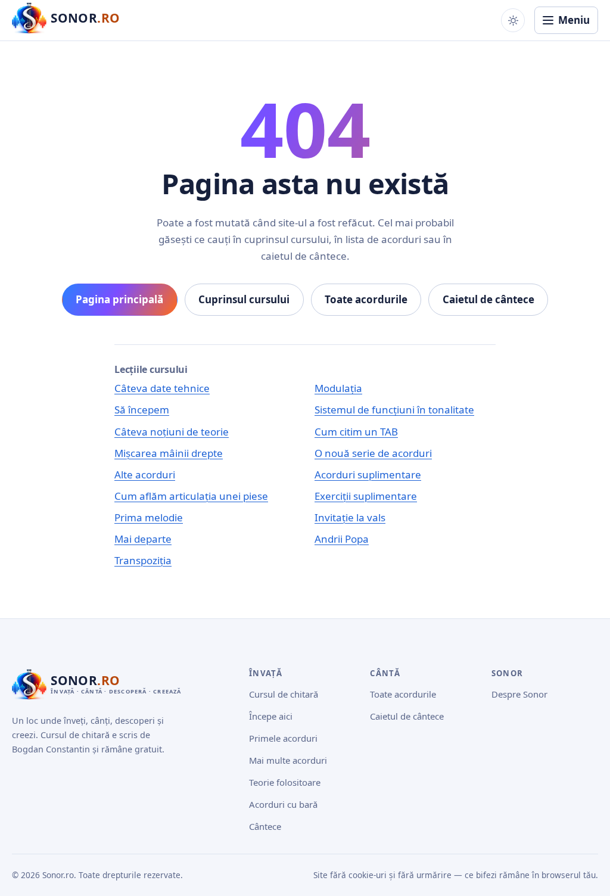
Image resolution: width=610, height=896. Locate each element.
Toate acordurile (366, 299)
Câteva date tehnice (162, 388)
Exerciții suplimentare (366, 496)
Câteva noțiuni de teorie (171, 431)
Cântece (265, 826)
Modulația (338, 388)
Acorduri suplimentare (368, 474)
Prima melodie (148, 517)
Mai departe (143, 539)
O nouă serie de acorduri (373, 453)
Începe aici (270, 716)
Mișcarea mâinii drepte (168, 453)
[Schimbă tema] (513, 20)
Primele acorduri (283, 738)
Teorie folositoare (284, 782)
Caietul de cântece (488, 299)
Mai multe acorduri (288, 760)
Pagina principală (119, 299)
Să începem (141, 409)
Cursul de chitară (283, 694)
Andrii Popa (342, 539)
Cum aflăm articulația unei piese (191, 496)
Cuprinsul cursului (244, 299)
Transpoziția (143, 560)
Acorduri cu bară (283, 804)
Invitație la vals (350, 517)
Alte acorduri (144, 474)
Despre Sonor (519, 694)
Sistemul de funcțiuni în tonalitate (394, 409)
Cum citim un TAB (356, 431)
